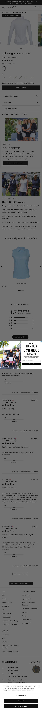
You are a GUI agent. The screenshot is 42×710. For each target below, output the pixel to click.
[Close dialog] (41, 341)
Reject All (21, 701)
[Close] (39, 686)
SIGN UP (31, 363)
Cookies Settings (21, 695)
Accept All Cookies (21, 706)
